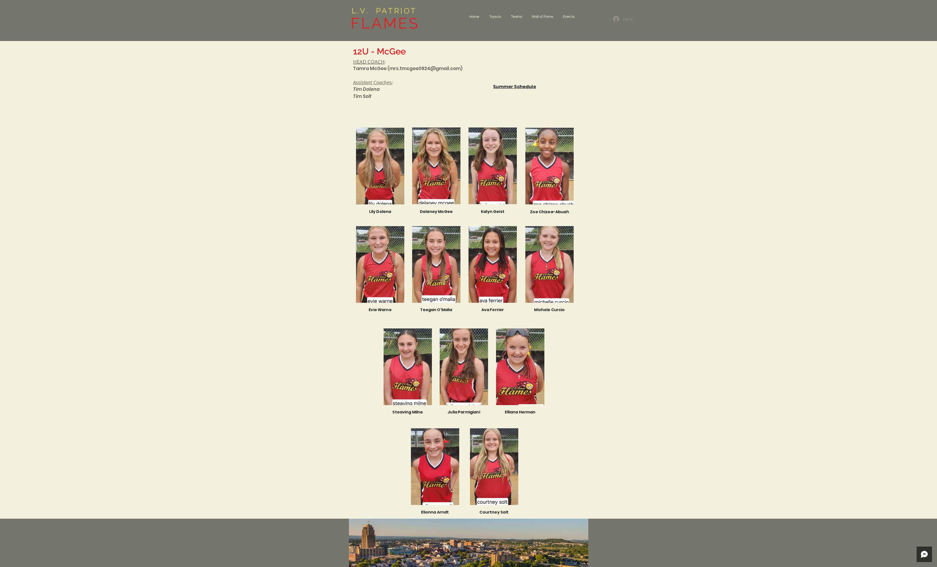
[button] (516, 17)
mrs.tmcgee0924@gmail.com (425, 68)
